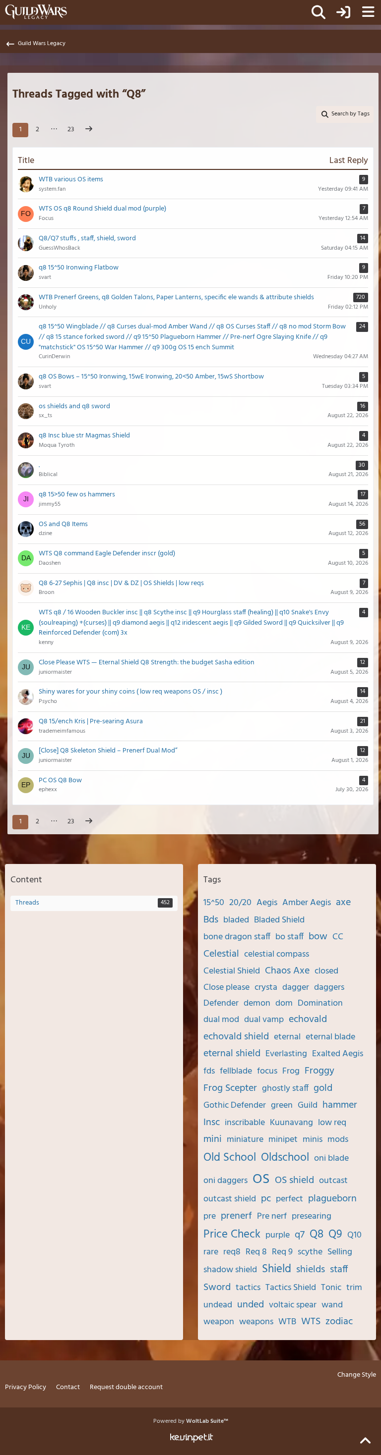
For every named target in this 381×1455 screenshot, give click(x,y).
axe (343, 903)
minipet (283, 1139)
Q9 (335, 1235)
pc (266, 1199)
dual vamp (264, 1020)
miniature (245, 1139)
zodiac (339, 1322)
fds (209, 1071)
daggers (329, 987)
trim (354, 1288)
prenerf (236, 1216)
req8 (232, 1252)
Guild (308, 1105)
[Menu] (368, 12)
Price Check (231, 1235)
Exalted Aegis (337, 1054)
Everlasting (286, 1054)
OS (261, 1179)
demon (257, 1003)
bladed (236, 920)
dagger (295, 987)
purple (277, 1235)
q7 (300, 1235)
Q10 (354, 1235)
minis (312, 1139)
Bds (210, 920)
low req (332, 1123)
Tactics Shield (290, 1288)
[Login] (343, 12)
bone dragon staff (236, 937)
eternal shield (231, 1054)
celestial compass (276, 954)
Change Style (356, 1375)
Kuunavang (291, 1123)
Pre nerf (272, 1216)
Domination (320, 1003)
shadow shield (230, 1270)
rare (210, 1252)
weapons (256, 1322)
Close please (226, 987)
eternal (287, 1037)
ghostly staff (285, 1088)
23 (70, 129)
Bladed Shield (279, 920)
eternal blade (330, 1037)
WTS (310, 1322)
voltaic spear (293, 1305)
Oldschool (285, 1158)
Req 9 (282, 1252)
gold (323, 1088)
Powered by (190, 1421)
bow (318, 937)
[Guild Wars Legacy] (36, 12)
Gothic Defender (234, 1105)
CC (337, 937)
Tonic (331, 1288)
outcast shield (229, 1199)
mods (337, 1139)
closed (326, 971)
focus (267, 1071)
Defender (221, 1003)
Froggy (319, 1071)
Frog (291, 1071)
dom (284, 1003)
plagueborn (332, 1199)
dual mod (221, 1020)
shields (310, 1270)
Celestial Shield (231, 971)
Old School (229, 1158)
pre (209, 1216)
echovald (308, 1019)
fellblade (236, 1071)
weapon (218, 1322)
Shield (276, 1269)
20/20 (240, 903)
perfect (289, 1199)
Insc (211, 1123)
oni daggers (225, 1181)
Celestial (221, 954)
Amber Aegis (306, 903)
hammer (339, 1105)
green (282, 1105)
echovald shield (236, 1037)
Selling (339, 1252)
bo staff (289, 937)
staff (339, 1270)
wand (332, 1305)
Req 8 (256, 1252)
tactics (248, 1288)
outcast (333, 1181)
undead (217, 1305)
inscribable (245, 1123)
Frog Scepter (230, 1088)
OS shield (294, 1180)
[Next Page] (89, 130)
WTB (287, 1322)
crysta (265, 987)
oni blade (331, 1158)
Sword (217, 1287)
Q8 (316, 1235)
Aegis (266, 903)
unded (250, 1305)
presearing (311, 1216)
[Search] (318, 12)
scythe (310, 1252)
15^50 (213, 903)
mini (212, 1139)
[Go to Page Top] (365, 1441)
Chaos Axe (287, 971)
